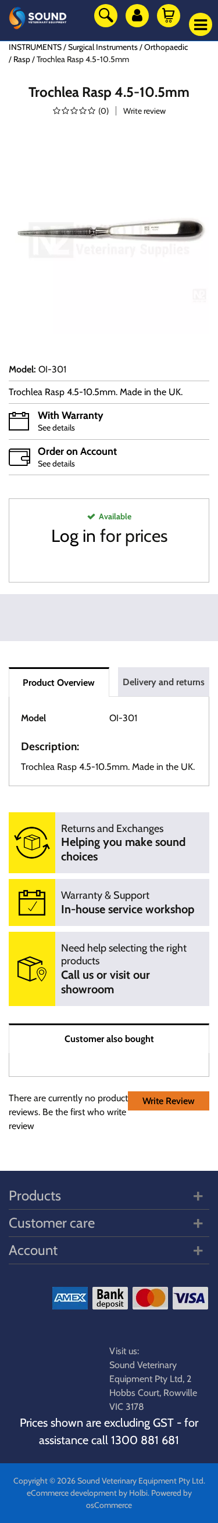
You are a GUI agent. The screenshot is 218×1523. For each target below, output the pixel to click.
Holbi (138, 1493)
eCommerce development (72, 1493)
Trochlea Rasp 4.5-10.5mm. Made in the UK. (97, 391)
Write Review (168, 1100)
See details (56, 427)
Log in (73, 536)
